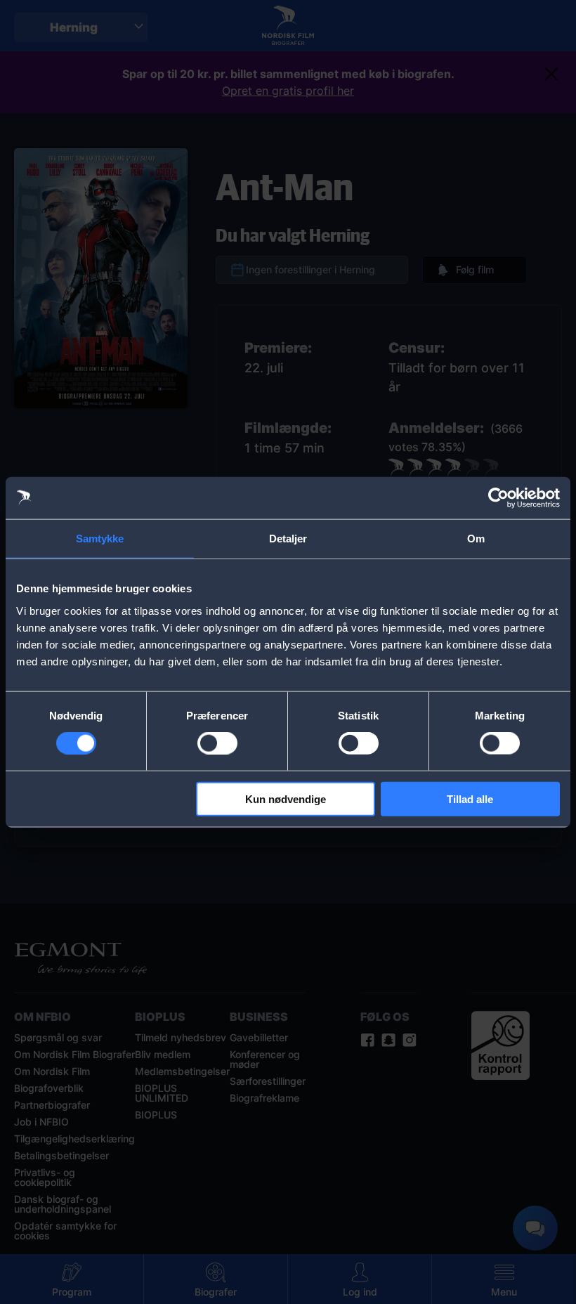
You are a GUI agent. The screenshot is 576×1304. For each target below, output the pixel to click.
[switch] (217, 743)
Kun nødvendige (285, 798)
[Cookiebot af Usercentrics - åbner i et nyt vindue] (498, 498)
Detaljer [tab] (288, 539)
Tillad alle (470, 798)
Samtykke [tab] (100, 539)
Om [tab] (476, 539)
